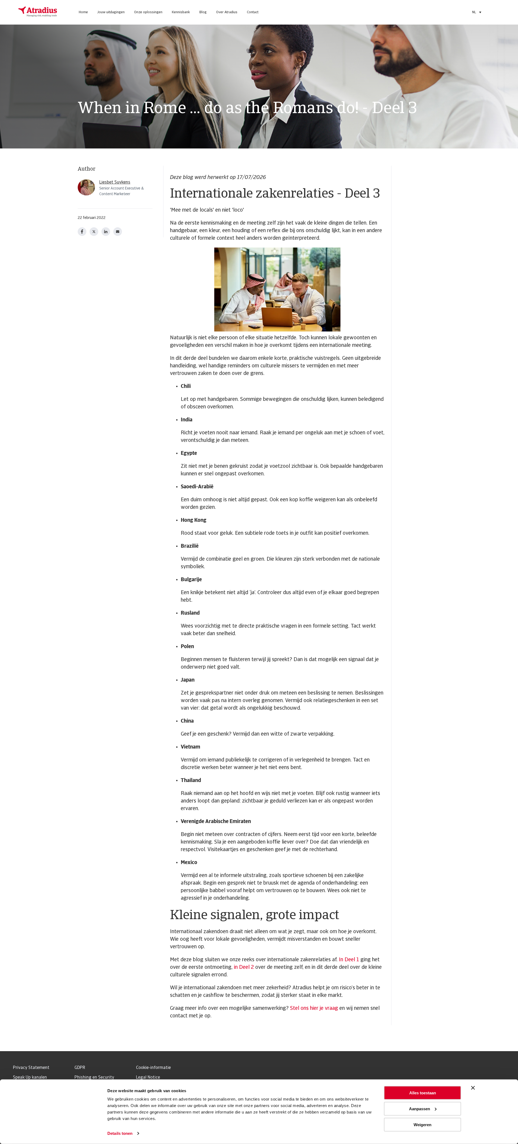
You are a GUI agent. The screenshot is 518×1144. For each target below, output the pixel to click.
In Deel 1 (349, 960)
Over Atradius (226, 12)
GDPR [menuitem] (79, 1068)
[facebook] (82, 231)
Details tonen (119, 1133)
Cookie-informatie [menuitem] (153, 1068)
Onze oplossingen (148, 12)
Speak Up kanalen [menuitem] (30, 1077)
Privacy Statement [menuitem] (31, 1068)
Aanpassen (419, 1108)
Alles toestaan (422, 1093)
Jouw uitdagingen (111, 12)
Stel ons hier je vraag (314, 1008)
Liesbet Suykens (114, 182)
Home (83, 12)
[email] (117, 231)
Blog (203, 12)
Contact (252, 12)
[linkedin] (105, 231)
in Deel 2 (244, 967)
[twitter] (94, 231)
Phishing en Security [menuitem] (94, 1077)
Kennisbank (181, 12)
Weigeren (422, 1124)
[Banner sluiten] (473, 1088)
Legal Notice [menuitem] (148, 1077)
